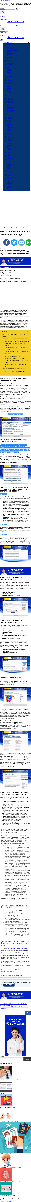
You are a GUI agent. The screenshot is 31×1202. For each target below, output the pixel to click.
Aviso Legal (3, 1199)
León (8, 126)
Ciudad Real (10, 85)
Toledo (9, 130)
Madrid (9, 118)
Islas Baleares (10, 111)
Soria (8, 86)
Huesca (9, 98)
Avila (8, 89)
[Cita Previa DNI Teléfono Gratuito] (6, 1072)
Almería (9, 54)
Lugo (8, 47)
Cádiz (8, 73)
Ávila (8, 58)
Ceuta (8, 82)
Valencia (9, 145)
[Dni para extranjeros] (15, 1137)
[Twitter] (14, 242)
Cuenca (9, 91)
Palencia (9, 69)
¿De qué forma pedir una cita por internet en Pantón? (13, 335)
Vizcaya (9, 60)
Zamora (9, 77)
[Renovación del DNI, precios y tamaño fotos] (6, 1174)
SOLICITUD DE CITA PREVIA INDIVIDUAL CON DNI (16, 348)
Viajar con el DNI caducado (7, 1195)
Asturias (9, 56)
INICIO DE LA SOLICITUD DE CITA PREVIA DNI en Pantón (16, 339)
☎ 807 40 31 (14, 21)
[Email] (21, 242)
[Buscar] (1, 6)
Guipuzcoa (10, 63)
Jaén (8, 114)
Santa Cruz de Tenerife (13, 161)
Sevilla (8, 153)
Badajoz (9, 61)
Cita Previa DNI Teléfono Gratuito (9, 1079)
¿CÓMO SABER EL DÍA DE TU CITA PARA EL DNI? (17, 365)
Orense (9, 44)
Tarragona (9, 115)
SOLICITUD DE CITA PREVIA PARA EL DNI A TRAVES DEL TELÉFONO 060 (17, 355)
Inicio (1, 227)
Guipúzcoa (10, 102)
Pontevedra (10, 53)
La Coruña (10, 117)
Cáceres (9, 70)
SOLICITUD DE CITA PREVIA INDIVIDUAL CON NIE (16, 352)
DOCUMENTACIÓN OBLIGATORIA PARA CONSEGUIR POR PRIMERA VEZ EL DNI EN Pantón (16, 360)
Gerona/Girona (11, 110)
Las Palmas (10, 123)
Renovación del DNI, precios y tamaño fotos (11, 1181)
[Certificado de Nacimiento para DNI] (6, 1114)
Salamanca (10, 83)
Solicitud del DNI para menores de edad (10, 1167)
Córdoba (9, 88)
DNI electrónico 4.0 (5, 1093)
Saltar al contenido (5, 0)
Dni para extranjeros (5, 1153)
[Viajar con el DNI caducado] (6, 1188)
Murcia (9, 143)
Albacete (9, 48)
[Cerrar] (2, 11)
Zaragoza (9, 101)
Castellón (9, 79)
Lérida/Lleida (10, 107)
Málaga (9, 137)
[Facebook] (6, 242)
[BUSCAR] (28, 1013)
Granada (9, 96)
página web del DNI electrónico (9, 899)
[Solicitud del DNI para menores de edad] (6, 1160)
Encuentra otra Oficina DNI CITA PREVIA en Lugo (16, 372)
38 (22, 21)
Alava (8, 45)
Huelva (9, 105)
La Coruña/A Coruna (12, 50)
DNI (4, 227)
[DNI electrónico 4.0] (6, 1086)
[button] (27, 332)
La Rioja (9, 92)
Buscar (2, 1056)
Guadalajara (10, 99)
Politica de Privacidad (5, 1201)
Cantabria (9, 57)
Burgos (9, 67)
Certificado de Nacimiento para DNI (9, 1121)
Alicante (9, 51)
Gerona (9, 94)
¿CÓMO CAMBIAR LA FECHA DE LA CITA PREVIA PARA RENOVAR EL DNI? (16, 369)
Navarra (9, 95)
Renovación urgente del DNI (7, 1107)
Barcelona (9, 64)
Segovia (9, 164)
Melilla (9, 140)
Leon (8, 75)
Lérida (8, 129)
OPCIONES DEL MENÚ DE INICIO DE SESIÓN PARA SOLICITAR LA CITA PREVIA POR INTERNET (17, 343)
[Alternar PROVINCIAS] (28, 42)
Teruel (8, 104)
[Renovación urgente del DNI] (6, 1100)
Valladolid (9, 80)
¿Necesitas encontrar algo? (7, 1009)
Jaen (8, 156)
